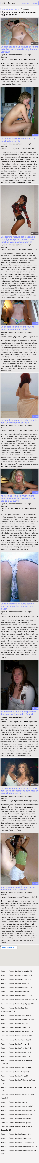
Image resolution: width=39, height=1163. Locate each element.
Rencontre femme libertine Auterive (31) (16, 979)
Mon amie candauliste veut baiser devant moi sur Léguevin (18, 888)
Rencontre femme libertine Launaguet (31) (16, 1068)
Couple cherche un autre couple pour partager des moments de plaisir (17, 606)
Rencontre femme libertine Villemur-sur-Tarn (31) (19, 1146)
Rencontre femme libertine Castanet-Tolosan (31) (19, 1000)
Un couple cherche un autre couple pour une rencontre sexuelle (19, 421)
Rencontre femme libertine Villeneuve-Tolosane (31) (18, 1152)
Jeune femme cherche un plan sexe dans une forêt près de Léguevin (19, 712)
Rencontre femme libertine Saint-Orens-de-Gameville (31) (17, 1128)
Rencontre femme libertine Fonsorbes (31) (16, 1040)
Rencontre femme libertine (10, 9)
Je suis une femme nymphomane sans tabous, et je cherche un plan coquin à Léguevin (18, 498)
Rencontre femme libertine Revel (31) (14, 1102)
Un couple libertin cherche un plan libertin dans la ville (18, 139)
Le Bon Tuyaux (7, 3)
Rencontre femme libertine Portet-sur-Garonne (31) (18, 1089)
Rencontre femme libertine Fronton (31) (15, 1044)
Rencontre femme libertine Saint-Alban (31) (17, 1106)
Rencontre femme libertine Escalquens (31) (17, 1032)
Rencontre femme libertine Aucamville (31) (16, 971)
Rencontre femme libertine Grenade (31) (16, 1052)
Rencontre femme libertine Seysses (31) (16, 1134)
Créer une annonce (29, 3)
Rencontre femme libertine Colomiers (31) (16, 1015)
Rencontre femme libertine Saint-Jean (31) (16, 1114)
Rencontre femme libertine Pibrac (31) (15, 1076)
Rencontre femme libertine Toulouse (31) (16, 1138)
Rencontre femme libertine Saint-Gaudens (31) (18, 1110)
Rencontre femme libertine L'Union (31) (15, 1056)
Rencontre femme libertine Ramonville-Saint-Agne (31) (17, 1096)
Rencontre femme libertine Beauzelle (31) (16, 987)
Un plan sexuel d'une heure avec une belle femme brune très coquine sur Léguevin (19, 49)
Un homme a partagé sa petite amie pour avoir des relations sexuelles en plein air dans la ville (19, 791)
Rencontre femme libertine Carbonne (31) (16, 996)
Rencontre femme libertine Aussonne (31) (16, 975)
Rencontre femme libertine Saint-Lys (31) (16, 1123)
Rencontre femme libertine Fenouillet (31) (16, 1036)
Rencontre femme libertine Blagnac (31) (15, 992)
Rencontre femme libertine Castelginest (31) (17, 1004)
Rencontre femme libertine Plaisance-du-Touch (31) (18, 1081)
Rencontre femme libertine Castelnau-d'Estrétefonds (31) (15, 1009)
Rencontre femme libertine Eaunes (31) (15, 1028)
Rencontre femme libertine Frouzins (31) (16, 1048)
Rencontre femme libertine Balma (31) (15, 983)
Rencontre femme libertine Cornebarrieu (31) (17, 1019)
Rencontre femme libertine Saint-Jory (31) (16, 1118)
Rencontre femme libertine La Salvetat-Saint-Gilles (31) (17, 1062)
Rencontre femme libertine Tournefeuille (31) (17, 1142)
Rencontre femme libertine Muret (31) (15, 1072)
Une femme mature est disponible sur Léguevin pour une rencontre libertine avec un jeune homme (18, 239)
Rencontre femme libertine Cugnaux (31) (16, 1023)
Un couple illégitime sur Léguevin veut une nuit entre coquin (18, 328)
